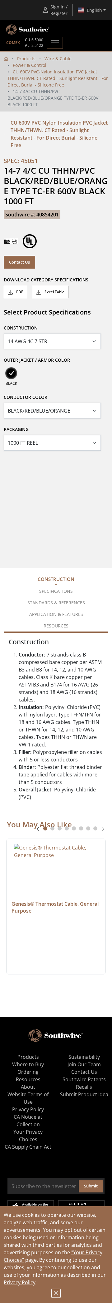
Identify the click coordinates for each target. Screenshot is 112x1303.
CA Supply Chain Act (28, 1146)
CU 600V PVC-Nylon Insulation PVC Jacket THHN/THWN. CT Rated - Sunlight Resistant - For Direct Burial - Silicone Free (57, 78)
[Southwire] (28, 30)
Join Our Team (84, 1064)
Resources (28, 1079)
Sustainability (84, 1056)
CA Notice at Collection (28, 1120)
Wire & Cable (58, 59)
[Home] (6, 58)
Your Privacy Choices (28, 1135)
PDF (19, 292)
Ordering (28, 1071)
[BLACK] (11, 373)
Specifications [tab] (56, 591)
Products (26, 59)
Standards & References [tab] (56, 603)
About (28, 1086)
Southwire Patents (84, 1079)
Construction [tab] (56, 579)
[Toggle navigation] (55, 43)
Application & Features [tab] (56, 614)
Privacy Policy (19, 1282)
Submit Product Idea (84, 1094)
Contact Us (19, 262)
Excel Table (54, 292)
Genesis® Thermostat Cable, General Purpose (56, 907)
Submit (91, 1186)
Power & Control (29, 65)
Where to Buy (28, 1064)
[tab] (45, 828)
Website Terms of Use (28, 1098)
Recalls (84, 1086)
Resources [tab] (56, 626)
